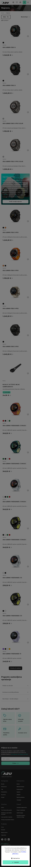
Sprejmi (16, 862)
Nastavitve (16, 858)
